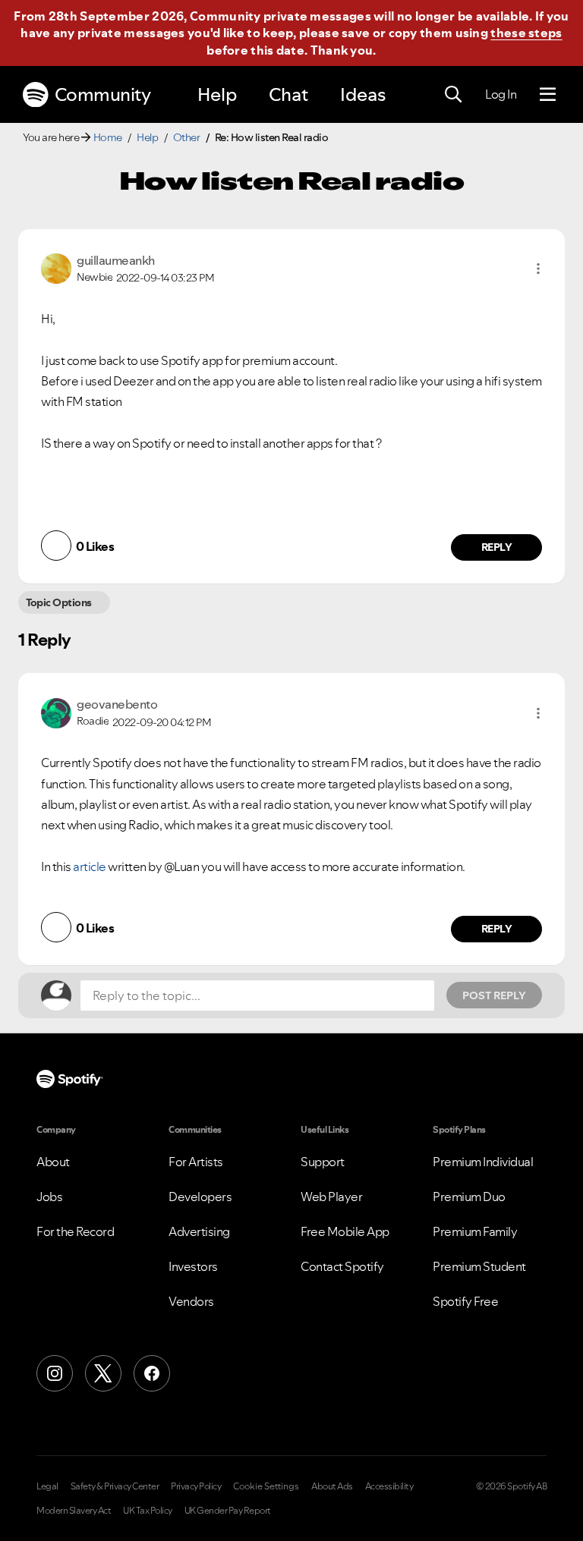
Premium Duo (469, 1196)
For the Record (75, 1231)
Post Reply (494, 995)
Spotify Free (465, 1301)
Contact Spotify (342, 1266)
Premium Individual (483, 1161)
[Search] (453, 95)
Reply (496, 547)
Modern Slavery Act (73, 1511)
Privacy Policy (196, 1486)
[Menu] (547, 94)
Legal (47, 1486)
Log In (500, 94)
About (53, 1161)
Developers (200, 1196)
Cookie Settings (266, 1486)
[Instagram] (54, 1373)
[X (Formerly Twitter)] (103, 1373)
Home (107, 137)
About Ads (332, 1486)
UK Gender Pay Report (227, 1511)
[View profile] (56, 267)
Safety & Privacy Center (115, 1486)
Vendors (191, 1301)
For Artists (196, 1161)
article (89, 866)
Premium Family (475, 1231)
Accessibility (389, 1486)
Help (217, 94)
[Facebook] (152, 1373)
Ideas (363, 94)
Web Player (331, 1196)
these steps (526, 32)
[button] (538, 268)
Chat (288, 94)
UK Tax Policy (147, 1511)
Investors (193, 1266)
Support (323, 1161)
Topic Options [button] (59, 602)
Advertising (199, 1231)
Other (186, 137)
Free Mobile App (345, 1231)
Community (103, 94)
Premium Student (479, 1266)
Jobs (49, 1196)
